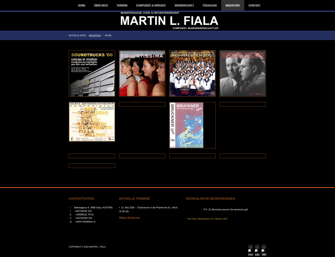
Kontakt (254, 5)
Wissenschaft (184, 5)
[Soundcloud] (257, 246)
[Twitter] (263, 246)
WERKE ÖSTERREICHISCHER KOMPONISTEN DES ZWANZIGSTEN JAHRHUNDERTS (92, 117)
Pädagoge (210, 5)
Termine (122, 5)
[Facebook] (250, 246)
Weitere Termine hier (129, 217)
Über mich (101, 5)
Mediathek (233, 5)
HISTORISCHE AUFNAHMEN (243, 60)
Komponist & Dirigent (151, 5)
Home (81, 5)
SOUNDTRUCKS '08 (92, 60)
